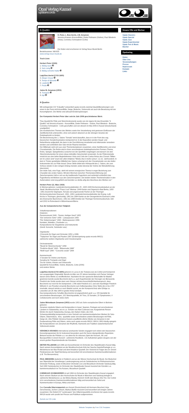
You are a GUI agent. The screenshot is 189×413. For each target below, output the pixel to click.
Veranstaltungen (129, 62)
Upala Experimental (131, 42)
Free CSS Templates (102, 407)
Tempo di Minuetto (49, 81)
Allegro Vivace (48, 78)
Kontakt (126, 69)
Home (125, 57)
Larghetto (46, 83)
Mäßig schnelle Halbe (51, 71)
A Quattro (45, 30)
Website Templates (86, 407)
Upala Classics (129, 35)
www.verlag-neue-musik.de (51, 54)
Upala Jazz (127, 40)
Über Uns (127, 60)
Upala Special (128, 37)
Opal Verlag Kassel (54, 9)
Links (125, 71)
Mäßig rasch (47, 66)
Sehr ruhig (46, 68)
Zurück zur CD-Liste (48, 399)
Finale (44, 86)
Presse (126, 64)
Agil (43, 95)
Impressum (127, 67)
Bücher (126, 47)
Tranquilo (46, 93)
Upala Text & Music (131, 44)
